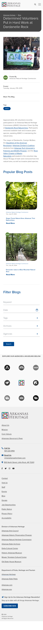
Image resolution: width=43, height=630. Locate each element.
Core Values (6, 434)
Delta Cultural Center (10, 548)
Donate (4, 500)
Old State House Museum (11, 562)
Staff (3, 487)
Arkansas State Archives (11, 544)
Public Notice (7, 509)
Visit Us (4, 483)
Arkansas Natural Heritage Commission (17, 540)
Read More (10, 223)
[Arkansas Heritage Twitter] (5, 468)
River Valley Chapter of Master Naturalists (20, 153)
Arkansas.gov (7, 589)
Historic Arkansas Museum (12, 553)
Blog (19, 15)
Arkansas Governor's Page (12, 438)
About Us (5, 425)
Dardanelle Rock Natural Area (16, 128)
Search (8, 344)
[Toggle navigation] (39, 4)
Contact (5, 478)
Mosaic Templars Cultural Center (14, 557)
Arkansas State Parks (10, 579)
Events (4, 491)
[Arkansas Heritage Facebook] (2, 468)
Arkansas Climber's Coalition (24, 145)
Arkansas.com (7, 585)
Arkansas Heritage (9, 15)
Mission (5, 430)
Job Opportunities (9, 505)
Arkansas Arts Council (10, 531)
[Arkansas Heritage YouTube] (13, 468)
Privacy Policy (7, 514)
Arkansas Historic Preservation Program (17, 535)
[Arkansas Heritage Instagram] (9, 468)
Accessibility (6, 518)
